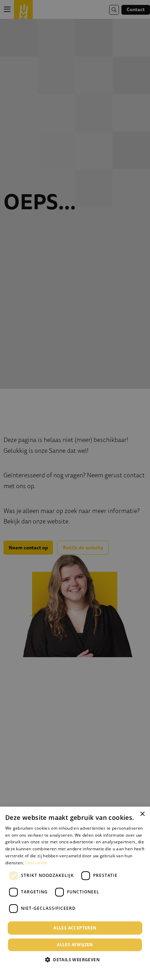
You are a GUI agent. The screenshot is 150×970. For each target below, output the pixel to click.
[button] (75, 959)
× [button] (142, 814)
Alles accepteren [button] (74, 928)
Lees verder (36, 862)
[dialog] (75, 888)
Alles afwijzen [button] (75, 945)
